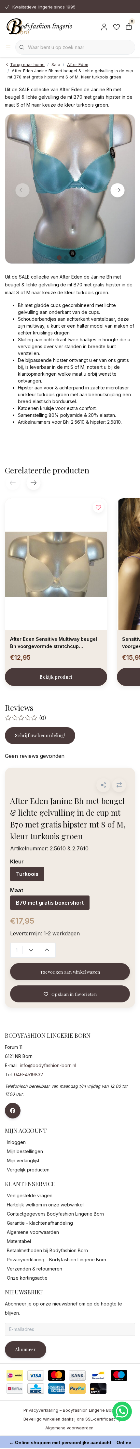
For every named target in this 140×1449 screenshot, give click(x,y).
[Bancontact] (98, 1375)
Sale (55, 64)
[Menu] (8, 47)
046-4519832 (28, 1074)
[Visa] (35, 1375)
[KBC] (35, 1388)
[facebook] (13, 1110)
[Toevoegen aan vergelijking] (119, 785)
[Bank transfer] (77, 1375)
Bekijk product (56, 677)
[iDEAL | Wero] (15, 1375)
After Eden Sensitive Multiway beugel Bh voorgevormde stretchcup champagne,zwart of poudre (53, 643)
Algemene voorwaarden (69, 1427)
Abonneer (25, 1349)
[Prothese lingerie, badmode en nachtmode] (38, 26)
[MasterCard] (56, 1375)
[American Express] (56, 1388)
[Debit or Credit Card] (98, 1388)
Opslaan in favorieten (74, 994)
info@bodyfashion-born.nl (48, 1065)
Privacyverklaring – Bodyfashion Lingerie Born (69, 1410)
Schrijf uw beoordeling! (40, 735)
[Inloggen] (104, 26)
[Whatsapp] (122, 1411)
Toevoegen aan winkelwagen (70, 972)
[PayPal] (77, 1388)
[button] (103, 785)
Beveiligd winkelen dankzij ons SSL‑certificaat (69, 1419)
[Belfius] (15, 1388)
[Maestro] (119, 1375)
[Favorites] (116, 26)
